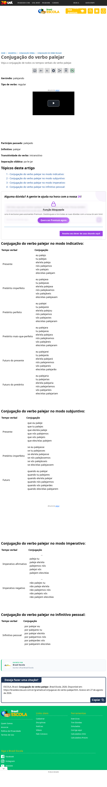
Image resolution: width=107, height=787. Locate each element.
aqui (57, 90)
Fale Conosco (41, 734)
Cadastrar (40, 718)
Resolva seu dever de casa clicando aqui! (81, 233)
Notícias (39, 726)
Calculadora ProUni (79, 737)
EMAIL (76, 9)
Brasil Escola (19, 665)
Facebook (10, 756)
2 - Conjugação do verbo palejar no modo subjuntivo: (35, 178)
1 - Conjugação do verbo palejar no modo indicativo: (35, 174)
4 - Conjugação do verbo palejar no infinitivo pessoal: (35, 186)
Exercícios (75, 718)
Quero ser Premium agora (53, 220)
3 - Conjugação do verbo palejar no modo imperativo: (35, 182)
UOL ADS (20, 9)
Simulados (75, 726)
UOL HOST (36, 3)
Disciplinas (41, 722)
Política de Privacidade (11, 731)
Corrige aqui (76, 730)
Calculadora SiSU (78, 734)
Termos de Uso (7, 735)
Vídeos (39, 730)
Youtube (9, 765)
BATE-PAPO (90, 3)
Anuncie (4, 727)
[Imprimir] (34, 70)
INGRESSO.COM (23, 3)
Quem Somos (7, 723)
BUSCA (76, 3)
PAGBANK (46, 3)
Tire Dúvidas (76, 722)
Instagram (10, 761)
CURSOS (55, 3)
